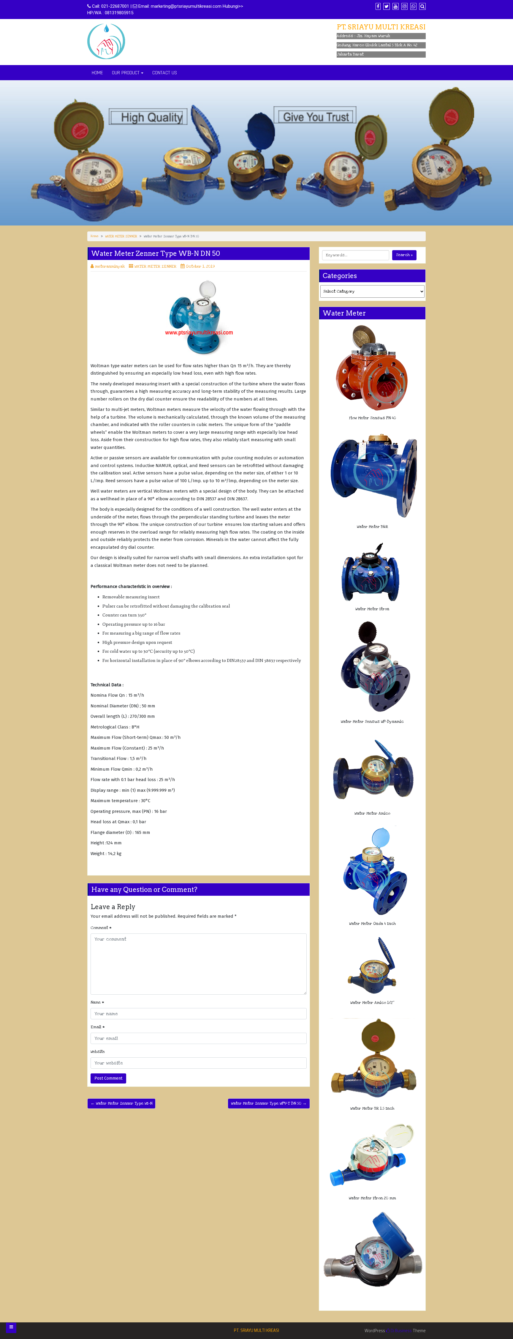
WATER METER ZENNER (121, 236)
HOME (97, 72)
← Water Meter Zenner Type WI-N (121, 1103)
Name (97, 1002)
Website (98, 1051)
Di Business (401, 1330)
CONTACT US (164, 72)
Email (98, 1027)
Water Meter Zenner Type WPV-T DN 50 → (269, 1103)
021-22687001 (115, 6)
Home (95, 236)
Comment (101, 927)
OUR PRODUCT (126, 72)
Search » (404, 255)
